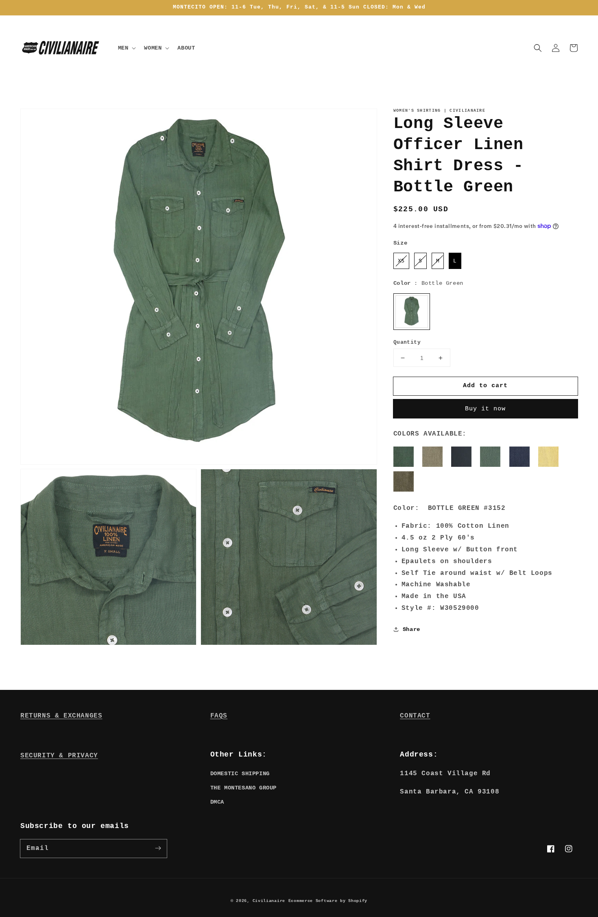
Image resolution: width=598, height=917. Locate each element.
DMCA (217, 802)
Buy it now (485, 408)
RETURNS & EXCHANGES (61, 716)
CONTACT (415, 716)
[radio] (401, 261)
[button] (538, 48)
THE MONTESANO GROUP (243, 788)
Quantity (407, 342)
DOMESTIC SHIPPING (240, 773)
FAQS (218, 716)
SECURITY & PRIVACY (59, 755)
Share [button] (411, 629)
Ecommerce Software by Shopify (327, 901)
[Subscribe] (158, 848)
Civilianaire (269, 901)
